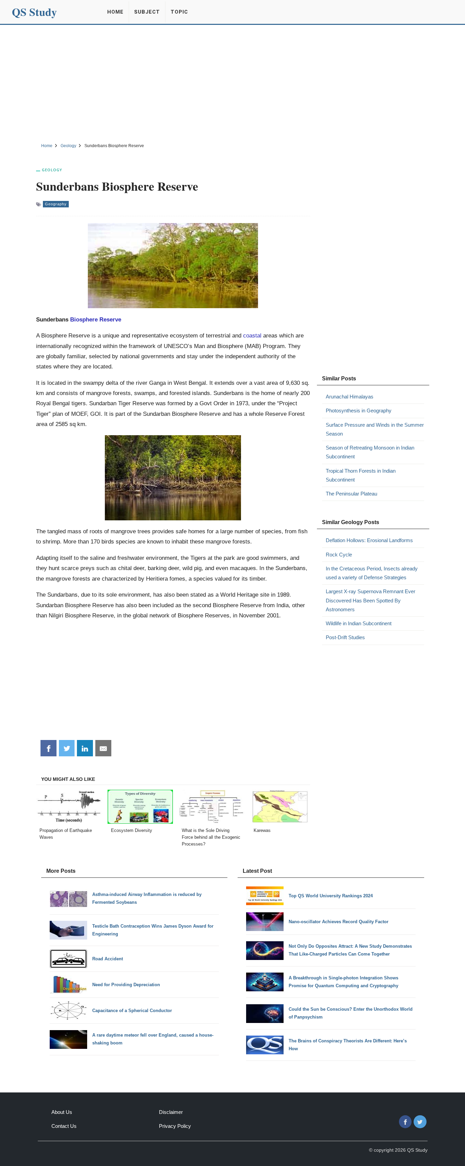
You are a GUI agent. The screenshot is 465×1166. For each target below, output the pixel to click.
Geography (56, 204)
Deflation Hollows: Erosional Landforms (369, 540)
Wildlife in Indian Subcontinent (358, 623)
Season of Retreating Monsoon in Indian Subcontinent (370, 452)
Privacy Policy (175, 1126)
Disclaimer (171, 1112)
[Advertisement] (232, 82)
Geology (52, 169)
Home (115, 12)
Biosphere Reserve (95, 319)
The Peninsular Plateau (351, 494)
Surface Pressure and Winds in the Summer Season (375, 429)
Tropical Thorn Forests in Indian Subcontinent (361, 475)
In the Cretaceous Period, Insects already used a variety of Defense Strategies (372, 573)
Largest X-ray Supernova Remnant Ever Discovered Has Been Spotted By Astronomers (370, 600)
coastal (252, 335)
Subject (147, 12)
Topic (179, 12)
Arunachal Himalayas (349, 396)
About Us (61, 1112)
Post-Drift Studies (345, 637)
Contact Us (64, 1126)
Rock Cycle (339, 554)
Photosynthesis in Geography (358, 410)
